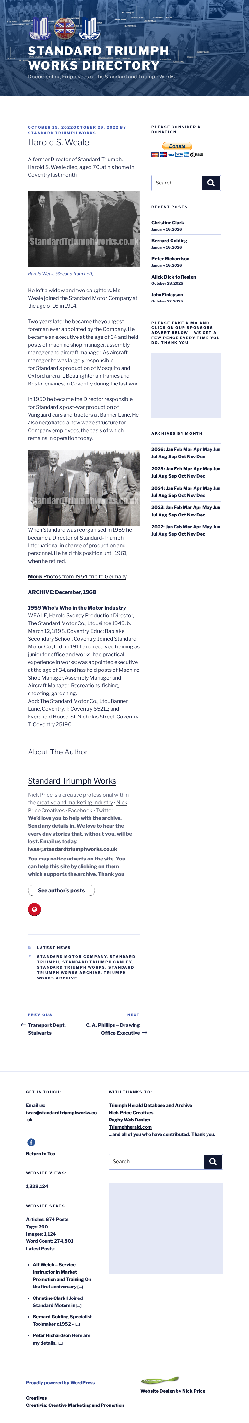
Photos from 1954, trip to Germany (77, 577)
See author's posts (61, 890)
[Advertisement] (186, 385)
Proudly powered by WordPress (60, 1382)
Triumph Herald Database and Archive (150, 1105)
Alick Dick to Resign (173, 276)
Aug (162, 476)
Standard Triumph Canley (97, 962)
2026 (157, 449)
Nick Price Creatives (131, 1112)
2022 (157, 526)
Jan (169, 449)
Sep (172, 476)
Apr (197, 468)
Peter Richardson (170, 258)
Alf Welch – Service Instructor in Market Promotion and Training (58, 1272)
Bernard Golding (169, 240)
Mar (187, 468)
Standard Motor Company (72, 957)
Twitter (104, 810)
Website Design (157, 1390)
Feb (178, 468)
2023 (157, 507)
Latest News (54, 947)
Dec (200, 514)
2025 (157, 468)
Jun (216, 468)
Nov (191, 495)
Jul (154, 476)
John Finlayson (167, 294)
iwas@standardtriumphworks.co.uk (72, 849)
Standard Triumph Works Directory (98, 58)
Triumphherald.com (130, 1127)
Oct (182, 476)
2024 (157, 488)
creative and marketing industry (75, 803)
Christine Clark (167, 222)
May (207, 468)
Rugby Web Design (129, 1119)
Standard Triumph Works (62, 133)
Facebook (80, 810)
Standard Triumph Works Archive (85, 970)
